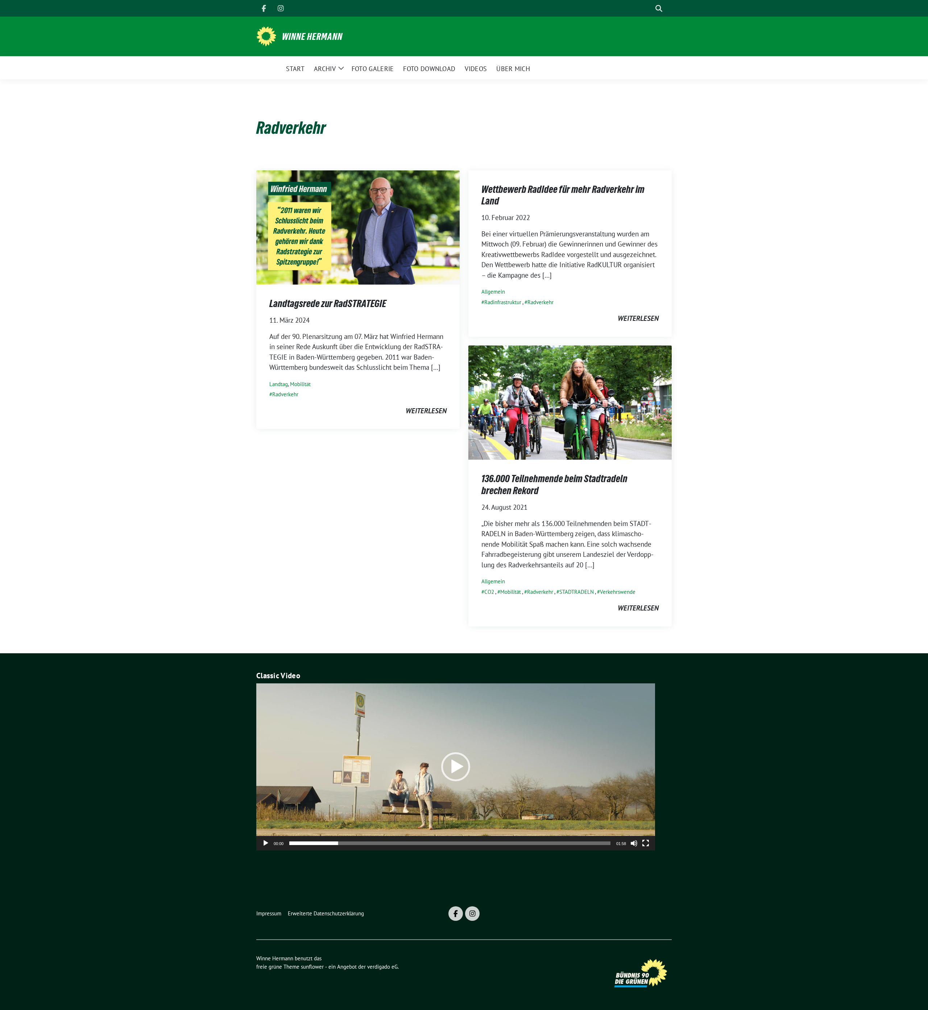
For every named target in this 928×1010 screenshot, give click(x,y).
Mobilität (300, 384)
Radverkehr (285, 394)
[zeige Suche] (659, 8)
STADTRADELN (576, 591)
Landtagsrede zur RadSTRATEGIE (327, 303)
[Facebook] (264, 8)
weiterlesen (426, 410)
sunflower (312, 966)
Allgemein (493, 291)
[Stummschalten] (634, 843)
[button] (455, 766)
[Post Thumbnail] (358, 226)
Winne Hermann (312, 36)
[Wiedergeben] (265, 843)
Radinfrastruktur (502, 302)
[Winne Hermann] (266, 35)
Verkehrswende (617, 591)
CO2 (489, 591)
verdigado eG (382, 966)
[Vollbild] (645, 843)
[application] (455, 766)
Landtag (278, 384)
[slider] (449, 843)
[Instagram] (280, 8)
